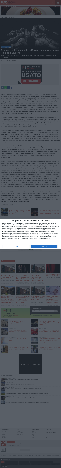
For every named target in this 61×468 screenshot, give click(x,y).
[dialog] (30, 234)
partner (13, 223)
